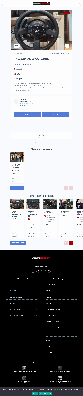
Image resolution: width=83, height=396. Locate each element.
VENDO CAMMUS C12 (24, 381)
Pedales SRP (50, 297)
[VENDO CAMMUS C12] (24, 378)
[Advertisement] (41, 124)
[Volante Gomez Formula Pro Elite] (60, 368)
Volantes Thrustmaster (53, 309)
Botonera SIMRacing (53, 322)
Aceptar (35, 393)
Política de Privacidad (16, 315)
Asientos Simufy (51, 315)
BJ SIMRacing (50, 334)
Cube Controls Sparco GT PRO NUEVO (60, 381)
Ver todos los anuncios (27, 105)
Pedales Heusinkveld (53, 328)
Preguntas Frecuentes (16, 297)
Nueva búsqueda (18, 242)
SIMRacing (49, 291)
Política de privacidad (45, 393)
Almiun (48, 340)
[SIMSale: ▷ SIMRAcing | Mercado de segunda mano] (41, 3)
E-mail (57, 114)
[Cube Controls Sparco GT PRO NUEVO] (60, 378)
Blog (10, 285)
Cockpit (48, 303)
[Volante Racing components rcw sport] (24, 368)
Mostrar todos (17, 188)
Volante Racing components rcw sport (24, 371)
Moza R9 (49, 352)
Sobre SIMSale (13, 291)
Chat (28, 114)
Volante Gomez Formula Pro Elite (60, 371)
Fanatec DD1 (50, 346)
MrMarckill (23, 99)
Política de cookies (15, 309)
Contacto (12, 303)
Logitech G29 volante (53, 285)
